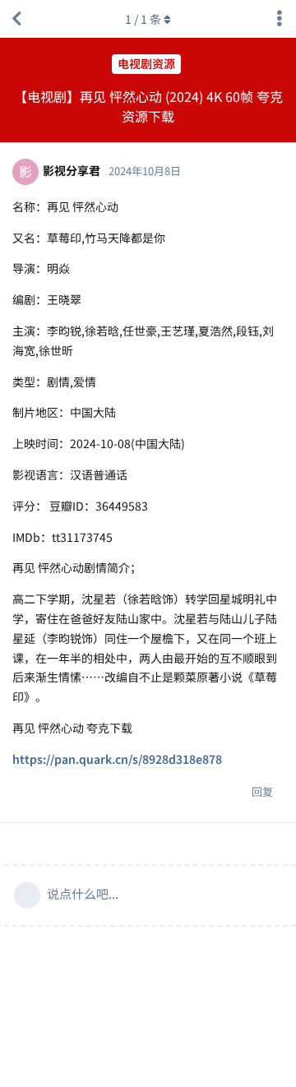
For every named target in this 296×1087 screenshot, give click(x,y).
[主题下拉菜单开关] (279, 19)
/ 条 (143, 19)
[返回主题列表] (16, 19)
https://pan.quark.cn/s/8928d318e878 (117, 759)
